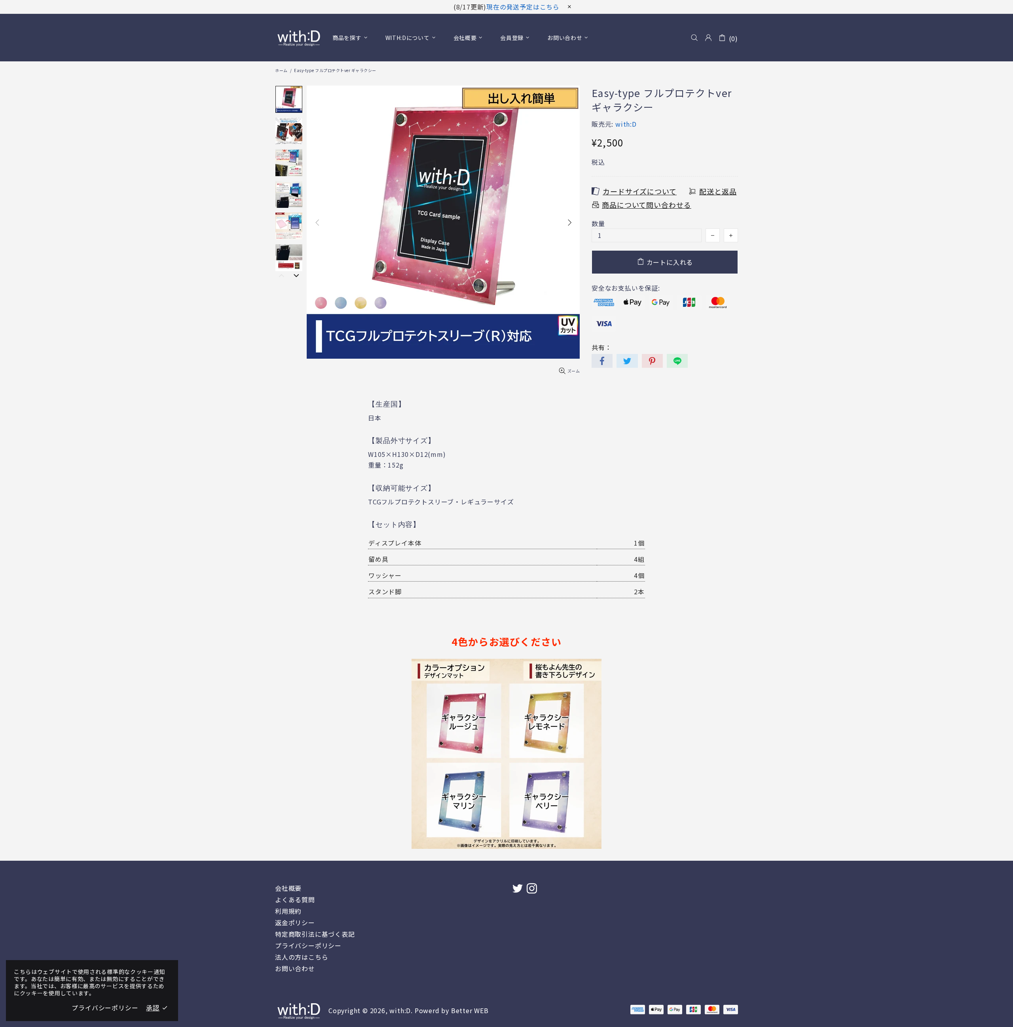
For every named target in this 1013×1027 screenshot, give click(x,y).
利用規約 (288, 911)
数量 (598, 223)
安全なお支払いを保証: (626, 288)
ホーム (281, 70)
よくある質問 (295, 900)
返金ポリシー (295, 923)
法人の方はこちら (301, 957)
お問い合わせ (295, 968)
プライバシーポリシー (308, 945)
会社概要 (288, 888)
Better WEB (470, 1010)
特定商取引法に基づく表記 (315, 934)
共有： (601, 347)
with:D (298, 37)
